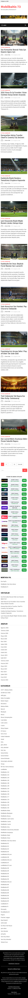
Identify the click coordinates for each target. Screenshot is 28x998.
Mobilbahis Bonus (6, 816)
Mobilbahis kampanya (7, 832)
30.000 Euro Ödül (5, 692)
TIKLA (24, 485)
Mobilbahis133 (5, 846)
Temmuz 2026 (5, 630)
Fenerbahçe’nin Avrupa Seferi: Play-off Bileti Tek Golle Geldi (14, 352)
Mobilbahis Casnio (6, 824)
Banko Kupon (4, 701)
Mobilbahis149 (5, 871)
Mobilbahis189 (5, 893)
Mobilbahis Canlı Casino (7, 819)
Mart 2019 (3, 671)
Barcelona (3, 703)
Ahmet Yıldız (7, 55)
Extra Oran (4, 734)
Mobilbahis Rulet (5, 835)
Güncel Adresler (5, 758)
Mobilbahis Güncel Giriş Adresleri (10, 830)
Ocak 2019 (4, 677)
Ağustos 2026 (4, 628)
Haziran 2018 (4, 680)
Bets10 (3, 709)
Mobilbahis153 (5, 876)
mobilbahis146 (5, 857)
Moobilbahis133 (5, 912)
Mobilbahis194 (5, 898)
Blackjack (3, 712)
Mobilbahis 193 (5, 808)
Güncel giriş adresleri (6, 761)
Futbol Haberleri (5, 47)
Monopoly (3, 909)
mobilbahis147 (5, 862)
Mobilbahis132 (5, 843)
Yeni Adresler (4, 931)
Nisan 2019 (4, 669)
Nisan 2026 (4, 639)
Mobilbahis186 (5, 884)
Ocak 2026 (4, 647)
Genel (2, 739)
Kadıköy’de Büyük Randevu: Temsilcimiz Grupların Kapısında (13, 179)
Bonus (2, 714)
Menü (4, 25)
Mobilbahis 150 (5, 788)
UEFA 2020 (4, 923)
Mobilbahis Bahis (5, 810)
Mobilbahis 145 (5, 780)
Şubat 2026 (4, 644)
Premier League (5, 917)
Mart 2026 (3, 641)
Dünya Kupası (4, 728)
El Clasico (3, 731)
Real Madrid (4, 920)
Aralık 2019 (4, 652)
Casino (3, 725)
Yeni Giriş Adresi (5, 936)
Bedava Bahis (4, 706)
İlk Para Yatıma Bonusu (7, 766)
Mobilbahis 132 (5, 772)
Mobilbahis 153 (5, 791)
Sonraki (20, 464)
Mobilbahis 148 (5, 783)
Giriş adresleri (4, 747)
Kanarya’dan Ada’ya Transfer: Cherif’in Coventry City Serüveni (12, 136)
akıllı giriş (3, 695)
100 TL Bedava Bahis (6, 690)
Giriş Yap (3, 750)
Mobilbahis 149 (5, 786)
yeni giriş (3, 934)
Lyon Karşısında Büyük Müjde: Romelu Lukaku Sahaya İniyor (12, 222)
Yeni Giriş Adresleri (6, 939)
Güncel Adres (4, 753)
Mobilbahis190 (5, 895)
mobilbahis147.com (6, 865)
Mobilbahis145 (5, 851)
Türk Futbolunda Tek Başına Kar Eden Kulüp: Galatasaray (13, 397)
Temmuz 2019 (5, 661)
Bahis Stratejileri (5, 698)
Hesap (2, 764)
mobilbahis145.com (6, 854)
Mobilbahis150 (5, 873)
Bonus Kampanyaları (6, 717)
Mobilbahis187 (5, 887)
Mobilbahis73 (4, 587)
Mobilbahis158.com (6, 882)
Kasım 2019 (4, 655)
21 (14, 464)
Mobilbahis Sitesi (5, 838)
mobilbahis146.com (6, 860)
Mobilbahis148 (5, 868)
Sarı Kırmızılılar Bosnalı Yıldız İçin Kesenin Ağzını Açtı (13, 51)
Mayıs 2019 (4, 666)
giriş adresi (4, 745)
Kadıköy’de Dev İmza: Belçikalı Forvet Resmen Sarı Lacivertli (12, 265)
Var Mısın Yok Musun (6, 925)
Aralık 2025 (4, 650)
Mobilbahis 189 (5, 802)
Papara (3, 915)
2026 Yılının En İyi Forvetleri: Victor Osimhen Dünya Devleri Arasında (14, 94)
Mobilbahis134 (5, 849)
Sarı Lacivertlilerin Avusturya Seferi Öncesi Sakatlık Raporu (14, 440)
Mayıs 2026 (4, 636)
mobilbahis (4, 769)
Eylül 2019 (3, 658)
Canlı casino (4, 723)
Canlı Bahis (4, 720)
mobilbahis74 (4, 906)
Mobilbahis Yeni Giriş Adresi (8, 584)
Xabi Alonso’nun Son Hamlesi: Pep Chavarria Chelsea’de (14, 307)
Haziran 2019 (4, 663)
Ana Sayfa (3, 581)
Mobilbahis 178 (5, 799)
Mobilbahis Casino (6, 821)
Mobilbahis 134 (5, 777)
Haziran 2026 (4, 633)
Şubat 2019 (4, 674)
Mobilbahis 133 (5, 775)
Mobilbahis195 (5, 901)
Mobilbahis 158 (5, 794)
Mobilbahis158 (5, 879)
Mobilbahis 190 (5, 805)
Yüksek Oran (4, 942)
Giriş (2, 742)
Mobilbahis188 (5, 890)
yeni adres (3, 928)
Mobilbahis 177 (5, 797)
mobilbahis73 (4, 904)
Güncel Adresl (4, 756)
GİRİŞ (24, 480)
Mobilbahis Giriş (5, 827)
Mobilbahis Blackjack (6, 813)
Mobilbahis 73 (11, 7)
